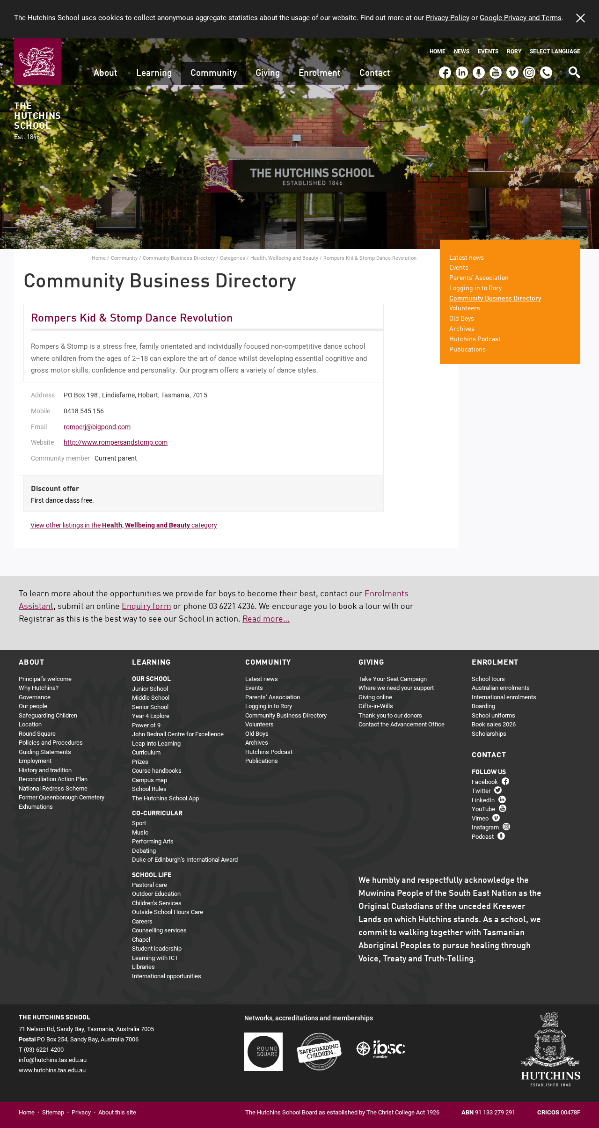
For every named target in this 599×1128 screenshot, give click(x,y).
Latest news (466, 258)
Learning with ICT (155, 957)
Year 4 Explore (150, 715)
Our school (151, 679)
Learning (154, 73)
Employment (35, 760)
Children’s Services (157, 903)
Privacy (81, 1112)
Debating (144, 850)
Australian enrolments (501, 687)
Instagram (529, 68)
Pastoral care (149, 884)
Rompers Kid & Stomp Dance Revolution (132, 318)
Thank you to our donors (390, 715)
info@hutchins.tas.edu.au (53, 1059)
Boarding (483, 706)
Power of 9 (146, 725)
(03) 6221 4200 (546, 68)
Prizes (140, 761)
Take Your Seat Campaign (392, 678)
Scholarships (489, 733)
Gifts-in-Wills (375, 706)
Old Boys (461, 318)
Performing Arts (153, 841)
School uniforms (493, 715)
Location (30, 724)
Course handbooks (157, 770)
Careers (142, 921)
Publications (467, 349)
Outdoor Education (156, 893)
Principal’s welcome (45, 678)
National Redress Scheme (53, 788)
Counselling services (159, 930)
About (105, 73)
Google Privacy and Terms (521, 17)
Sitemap (53, 1112)
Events (488, 51)
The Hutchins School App (165, 798)
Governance (35, 697)
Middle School (150, 697)
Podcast (477, 68)
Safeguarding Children (48, 715)
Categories (232, 257)
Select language (555, 51)
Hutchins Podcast (475, 339)
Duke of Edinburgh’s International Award (185, 859)
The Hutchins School (37, 121)
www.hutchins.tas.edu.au (52, 1070)
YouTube (494, 68)
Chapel (141, 939)
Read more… (266, 619)
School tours (488, 678)
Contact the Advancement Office (401, 724)
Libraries (143, 966)
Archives (462, 329)
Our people (33, 706)
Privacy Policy (447, 17)
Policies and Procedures (51, 742)
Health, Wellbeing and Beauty (284, 257)
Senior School (150, 707)
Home (438, 51)
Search (574, 69)
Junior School (150, 688)
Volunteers (464, 308)
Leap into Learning (156, 743)
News (461, 51)
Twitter (481, 790)
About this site (117, 1112)
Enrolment (320, 73)
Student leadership (157, 948)
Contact (374, 73)
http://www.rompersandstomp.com (116, 442)
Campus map (149, 780)
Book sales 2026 (494, 724)
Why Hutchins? (38, 687)
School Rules (149, 788)
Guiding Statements (45, 751)
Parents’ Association (479, 278)
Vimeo (510, 68)
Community (213, 73)
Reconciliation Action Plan (53, 779)
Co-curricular (157, 813)
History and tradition (45, 770)
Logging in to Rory (475, 288)
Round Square (37, 733)
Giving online (375, 697)
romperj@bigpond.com (97, 426)
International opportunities (166, 976)
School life (151, 875)
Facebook (444, 68)
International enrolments (504, 697)
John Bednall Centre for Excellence (178, 734)
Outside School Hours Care (167, 912)
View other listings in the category (123, 524)
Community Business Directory (179, 257)
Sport (139, 823)
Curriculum (146, 752)
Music (140, 832)
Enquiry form (146, 606)
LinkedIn (461, 68)
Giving (268, 73)
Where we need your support (396, 687)
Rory (514, 51)
